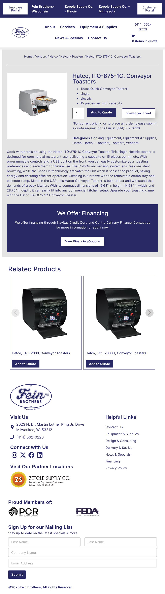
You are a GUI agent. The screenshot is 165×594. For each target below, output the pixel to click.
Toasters (117, 143)
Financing (112, 461)
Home (28, 56)
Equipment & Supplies (98, 27)
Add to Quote (101, 112)
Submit (17, 574)
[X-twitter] (23, 455)
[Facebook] (31, 455)
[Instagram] (14, 455)
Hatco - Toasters (72, 56)
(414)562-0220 (128, 128)
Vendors (41, 56)
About (50, 27)
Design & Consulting (120, 441)
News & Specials (69, 38)
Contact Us (97, 38)
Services (67, 27)
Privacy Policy (116, 468)
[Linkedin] (40, 455)
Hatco (54, 56)
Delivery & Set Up (118, 448)
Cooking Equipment (106, 138)
